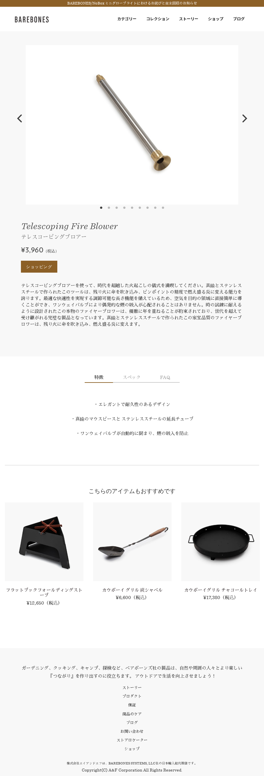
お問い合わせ (132, 731)
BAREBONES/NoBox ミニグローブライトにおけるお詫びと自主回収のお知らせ (132, 3)
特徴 (98, 377)
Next (245, 118)
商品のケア (132, 714)
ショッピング (39, 266)
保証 (132, 705)
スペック (132, 377)
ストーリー (188, 18)
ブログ (239, 18)
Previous (19, 118)
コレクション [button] (157, 18)
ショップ (215, 18)
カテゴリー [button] (127, 18)
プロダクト (132, 696)
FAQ (165, 377)
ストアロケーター (132, 740)
